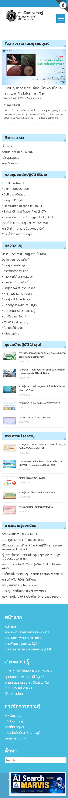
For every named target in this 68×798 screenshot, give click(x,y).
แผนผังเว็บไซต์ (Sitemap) (22, 732)
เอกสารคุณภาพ (16, 738)
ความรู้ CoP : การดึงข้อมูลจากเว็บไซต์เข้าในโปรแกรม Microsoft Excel (42, 388)
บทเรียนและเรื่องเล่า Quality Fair (27, 682)
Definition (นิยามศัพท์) (16, 259)
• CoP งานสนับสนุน (14, 194)
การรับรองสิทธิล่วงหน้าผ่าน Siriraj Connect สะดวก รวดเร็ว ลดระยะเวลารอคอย (42, 355)
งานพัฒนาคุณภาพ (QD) (22, 643)
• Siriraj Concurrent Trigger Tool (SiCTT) (28, 217)
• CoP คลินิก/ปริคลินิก (15, 188)
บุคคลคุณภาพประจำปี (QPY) (24, 676)
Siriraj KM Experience (16, 299)
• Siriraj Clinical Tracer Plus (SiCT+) (24, 211)
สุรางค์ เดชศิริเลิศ (37, 114)
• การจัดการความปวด (15, 271)
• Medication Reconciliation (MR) (23, 205)
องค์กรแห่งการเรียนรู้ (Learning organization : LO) (33, 573)
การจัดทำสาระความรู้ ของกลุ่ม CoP (23, 228)
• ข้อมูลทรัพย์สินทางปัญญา (18, 288)
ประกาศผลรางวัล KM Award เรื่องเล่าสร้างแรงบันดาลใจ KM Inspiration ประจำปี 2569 (40, 463)
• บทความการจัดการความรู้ (18, 310)
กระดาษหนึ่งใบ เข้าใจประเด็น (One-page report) (32, 596)
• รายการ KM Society (15, 322)
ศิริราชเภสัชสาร (15, 693)
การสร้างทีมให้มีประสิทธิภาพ (19, 579)
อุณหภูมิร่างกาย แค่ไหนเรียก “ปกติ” (23, 539)
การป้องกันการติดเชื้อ (25, 110)
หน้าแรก (10, 626)
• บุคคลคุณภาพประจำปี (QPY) (20, 305)
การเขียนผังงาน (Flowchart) (19, 534)
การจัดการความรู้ (18, 114)
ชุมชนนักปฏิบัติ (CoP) (19, 688)
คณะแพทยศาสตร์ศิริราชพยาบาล (27, 632)
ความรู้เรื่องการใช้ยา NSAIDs (32, 478)
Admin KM (35, 98)
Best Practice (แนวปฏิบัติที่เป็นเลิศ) (24, 254)
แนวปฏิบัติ (28, 118)
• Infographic (10, 333)
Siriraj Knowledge (14, 265)
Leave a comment (48, 118)
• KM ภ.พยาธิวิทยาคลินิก (17, 293)
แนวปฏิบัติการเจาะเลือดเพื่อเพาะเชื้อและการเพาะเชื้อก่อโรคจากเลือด (33, 91)
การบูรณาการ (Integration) (19, 585)
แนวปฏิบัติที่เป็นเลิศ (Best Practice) (24, 591)
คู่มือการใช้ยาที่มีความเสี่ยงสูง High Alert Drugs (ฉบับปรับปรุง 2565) (31, 557)
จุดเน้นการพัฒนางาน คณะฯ (24, 637)
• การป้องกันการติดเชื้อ (16, 282)
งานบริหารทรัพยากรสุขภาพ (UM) (28, 649)
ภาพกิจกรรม (10, 163)
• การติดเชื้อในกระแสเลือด (17, 276)
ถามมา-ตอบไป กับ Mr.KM (17, 152)
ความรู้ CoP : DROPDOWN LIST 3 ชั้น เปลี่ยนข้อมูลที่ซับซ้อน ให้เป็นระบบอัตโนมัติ (42, 446)
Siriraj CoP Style (12, 200)
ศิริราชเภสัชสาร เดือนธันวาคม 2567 (35, 417)
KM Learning (14, 721)
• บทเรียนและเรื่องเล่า (14, 316)
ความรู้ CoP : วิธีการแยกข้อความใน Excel (37, 492)
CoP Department (13, 183)
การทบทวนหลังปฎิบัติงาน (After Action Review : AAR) (32, 566)
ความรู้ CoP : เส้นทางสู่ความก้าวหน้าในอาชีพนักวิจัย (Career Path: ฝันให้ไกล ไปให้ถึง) (42, 371)
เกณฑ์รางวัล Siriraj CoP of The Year (25, 222)
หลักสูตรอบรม (10, 157)
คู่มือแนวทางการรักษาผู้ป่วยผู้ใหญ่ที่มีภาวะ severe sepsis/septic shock (32, 547)
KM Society (13, 715)
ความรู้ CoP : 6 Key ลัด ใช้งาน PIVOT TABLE (39, 403)
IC (51, 110)
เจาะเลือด (17, 118)
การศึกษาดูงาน (15, 726)
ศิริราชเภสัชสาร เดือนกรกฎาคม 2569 (36, 507)
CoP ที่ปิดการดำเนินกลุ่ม (17, 234)
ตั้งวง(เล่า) (8, 146)
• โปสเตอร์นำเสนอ (13, 327)
